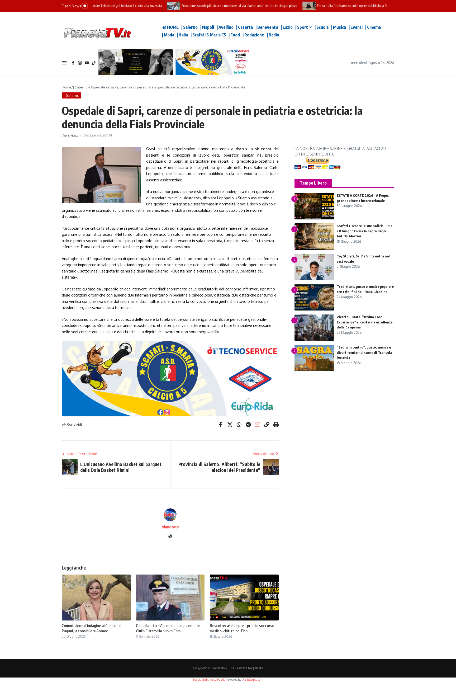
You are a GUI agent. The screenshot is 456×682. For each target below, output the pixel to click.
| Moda (168, 34)
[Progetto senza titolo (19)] (170, 379)
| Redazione (253, 34)
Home (66, 87)
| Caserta (244, 27)
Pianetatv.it (143, 30)
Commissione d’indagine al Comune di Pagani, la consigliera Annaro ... (92, 628)
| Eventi (356, 27)
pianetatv (71, 135)
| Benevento (266, 27)
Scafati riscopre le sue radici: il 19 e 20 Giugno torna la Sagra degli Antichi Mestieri (364, 231)
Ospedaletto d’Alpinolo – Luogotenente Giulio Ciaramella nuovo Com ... (168, 628)
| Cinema (373, 27)
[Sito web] (170, 536)
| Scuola (322, 27)
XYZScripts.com (253, 679)
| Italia (182, 34)
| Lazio (287, 27)
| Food (234, 34)
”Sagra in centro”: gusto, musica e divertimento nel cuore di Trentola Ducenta (364, 352)
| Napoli (207, 27)
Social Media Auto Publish (209, 679)
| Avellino (225, 27)
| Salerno (189, 27)
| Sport (301, 27)
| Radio (273, 34)
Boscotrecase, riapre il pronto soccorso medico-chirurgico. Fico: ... (242, 628)
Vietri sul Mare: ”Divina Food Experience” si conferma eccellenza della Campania (365, 322)
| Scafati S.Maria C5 (208, 34)
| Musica (338, 27)
